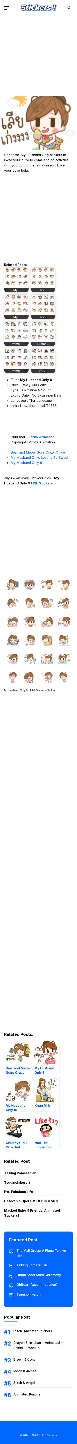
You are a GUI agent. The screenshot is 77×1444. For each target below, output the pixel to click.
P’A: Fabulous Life (18, 1192)
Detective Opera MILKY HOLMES (31, 1201)
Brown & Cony (24, 1359)
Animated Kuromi (26, 1394)
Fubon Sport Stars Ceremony (38, 1275)
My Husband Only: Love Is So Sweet (39, 457)
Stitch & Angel (24, 1383)
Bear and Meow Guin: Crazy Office (38, 452)
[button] (69, 7)
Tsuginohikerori (17, 1182)
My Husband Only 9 (26, 463)
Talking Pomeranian (20, 1173)
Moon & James (24, 1371)
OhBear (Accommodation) (36, 1285)
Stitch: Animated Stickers (32, 1331)
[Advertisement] (38, 54)
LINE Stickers (42, 483)
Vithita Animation (41, 437)
